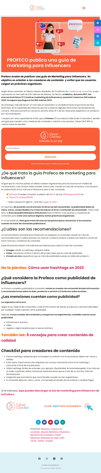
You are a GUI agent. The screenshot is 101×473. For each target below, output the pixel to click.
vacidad (60, 164)
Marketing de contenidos (42, 434)
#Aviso (13, 194)
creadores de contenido (80, 91)
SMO (62, 437)
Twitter (41, 440)
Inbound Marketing (49, 431)
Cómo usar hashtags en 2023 (56, 267)
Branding (45, 429)
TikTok (33, 440)
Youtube (49, 440)
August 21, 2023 (49, 202)
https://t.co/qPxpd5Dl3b (21, 197)
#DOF (53, 194)
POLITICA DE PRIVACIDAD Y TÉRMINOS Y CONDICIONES (51, 468)
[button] (84, 8)
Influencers (64, 431)
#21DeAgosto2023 (72, 194)
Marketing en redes (50, 437)
